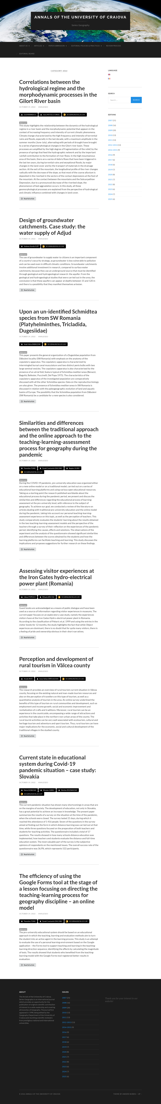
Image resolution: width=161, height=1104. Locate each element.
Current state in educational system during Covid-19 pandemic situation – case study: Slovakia (57, 767)
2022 (110, 184)
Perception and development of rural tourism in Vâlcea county (56, 662)
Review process (113, 46)
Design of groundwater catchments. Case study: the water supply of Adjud (52, 226)
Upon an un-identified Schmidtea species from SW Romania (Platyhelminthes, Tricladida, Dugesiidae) (58, 321)
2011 (110, 140)
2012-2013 (112, 145)
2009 (110, 130)
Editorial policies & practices (85, 46)
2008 (110, 125)
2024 (110, 194)
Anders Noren (129, 1094)
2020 (110, 174)
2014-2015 (112, 150)
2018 (110, 164)
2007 (110, 120)
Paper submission (57, 46)
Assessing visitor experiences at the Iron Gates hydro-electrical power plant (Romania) (56, 577)
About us (23, 46)
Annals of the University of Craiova (80, 17)
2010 (110, 135)
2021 (110, 179)
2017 (110, 160)
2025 (110, 199)
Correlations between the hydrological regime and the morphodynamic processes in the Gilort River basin (58, 91)
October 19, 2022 (27, 107)
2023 (110, 189)
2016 (110, 155)
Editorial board (27, 54)
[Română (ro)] (109, 78)
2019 (110, 169)
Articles (38, 46)
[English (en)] (109, 74)
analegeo (43, 107)
